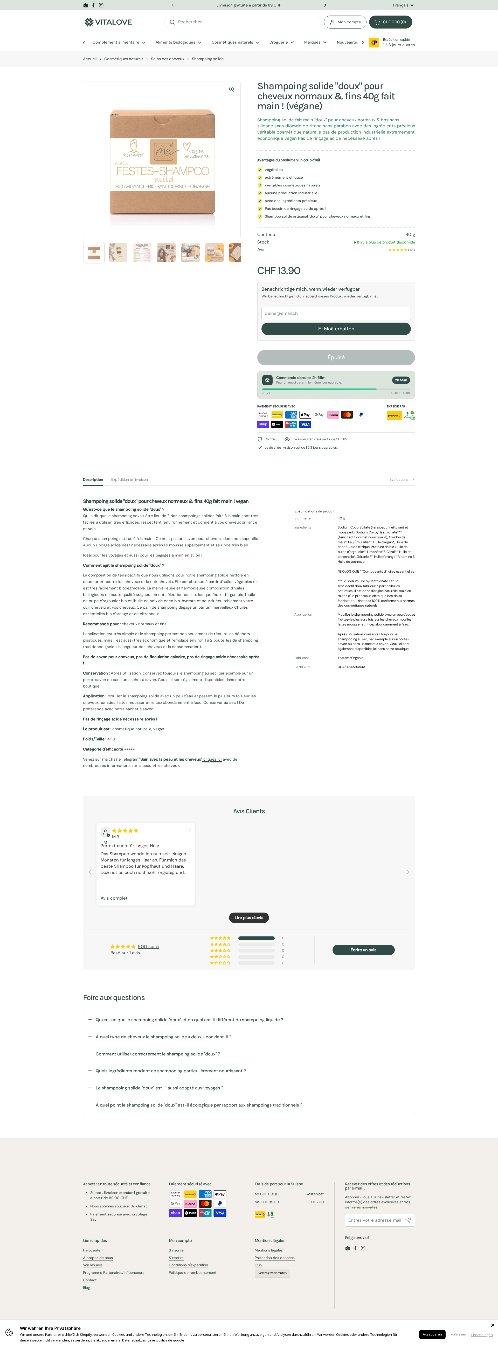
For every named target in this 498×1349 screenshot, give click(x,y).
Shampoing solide (208, 58)
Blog (86, 1287)
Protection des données (275, 1257)
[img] (125, 830)
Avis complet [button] (114, 898)
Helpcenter (92, 1250)
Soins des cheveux (167, 58)
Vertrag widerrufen (272, 1273)
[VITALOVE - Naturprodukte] (108, 22)
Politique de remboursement (192, 1272)
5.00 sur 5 (148, 946)
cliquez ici (212, 759)
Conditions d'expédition (188, 1265)
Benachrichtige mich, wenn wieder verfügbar (310, 289)
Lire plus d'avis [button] (249, 917)
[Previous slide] (90, 872)
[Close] (492, 1325)
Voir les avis (92, 1265)
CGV (258, 1265)
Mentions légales (269, 1250)
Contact (89, 1280)
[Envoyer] (408, 1220)
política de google (170, 1340)
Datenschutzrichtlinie (138, 1340)
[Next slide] (408, 872)
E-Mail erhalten (336, 328)
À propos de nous (98, 1257)
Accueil (89, 58)
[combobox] (242, 22)
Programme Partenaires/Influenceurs (113, 1272)
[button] (390, 22)
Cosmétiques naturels (123, 58)
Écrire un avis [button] (363, 949)
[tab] (93, 479)
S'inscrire (176, 1250)
